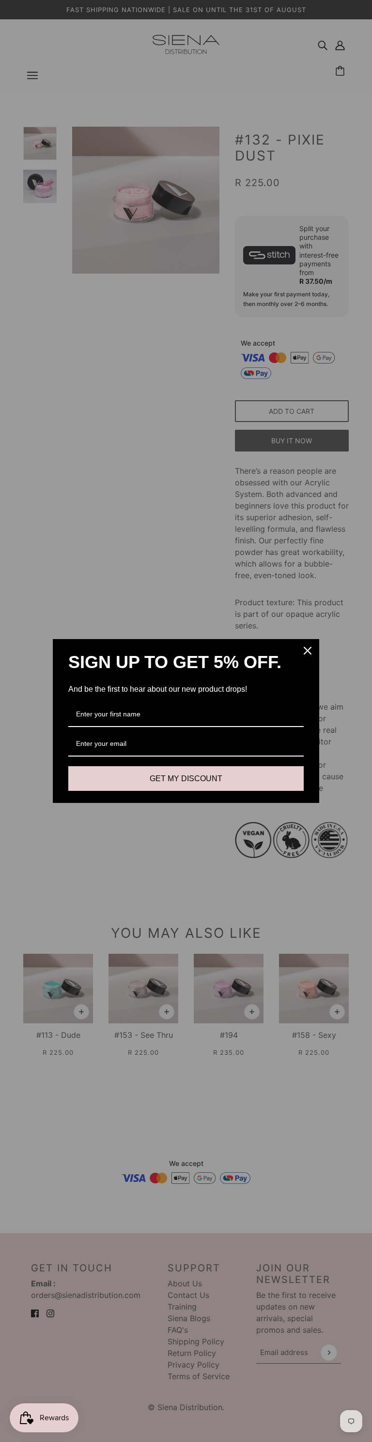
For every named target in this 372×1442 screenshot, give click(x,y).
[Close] (307, 650)
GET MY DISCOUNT (186, 778)
